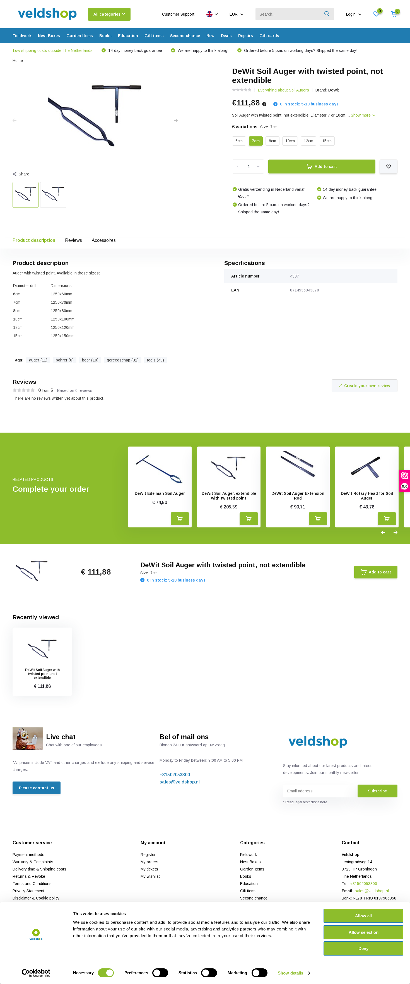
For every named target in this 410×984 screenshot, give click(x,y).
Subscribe (377, 791)
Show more (361, 115)
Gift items (154, 35)
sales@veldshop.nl (180, 782)
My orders (149, 862)
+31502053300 (175, 774)
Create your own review (367, 386)
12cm (308, 141)
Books (105, 35)
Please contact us (36, 788)
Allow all (363, 915)
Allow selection (363, 932)
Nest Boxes (49, 35)
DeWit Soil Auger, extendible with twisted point (229, 495)
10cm (290, 141)
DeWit (333, 90)
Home (18, 60)
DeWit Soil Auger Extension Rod (297, 495)
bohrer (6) (65, 360)
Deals (226, 35)
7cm (256, 141)
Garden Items (79, 35)
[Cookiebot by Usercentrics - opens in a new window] (36, 973)
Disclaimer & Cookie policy (36, 898)
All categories (106, 14)
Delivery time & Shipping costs (39, 869)
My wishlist (150, 876)
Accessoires (104, 240)
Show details (290, 973)
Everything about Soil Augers (283, 90)
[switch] (160, 972)
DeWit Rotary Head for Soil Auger (367, 495)
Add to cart (326, 166)
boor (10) (90, 360)
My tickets (149, 869)
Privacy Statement (28, 891)
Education (128, 35)
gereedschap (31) (123, 360)
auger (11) (38, 360)
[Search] (327, 14)
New (210, 35)
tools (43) (155, 360)
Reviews (73, 240)
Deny (363, 948)
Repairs (245, 35)
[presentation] (14, 121)
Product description (34, 240)
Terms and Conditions (32, 883)
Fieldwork (22, 35)
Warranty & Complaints (33, 862)
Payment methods (28, 854)
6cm (239, 141)
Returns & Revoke (29, 876)
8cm (272, 141)
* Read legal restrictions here (305, 802)
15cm (327, 141)
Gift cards (269, 35)
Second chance (185, 35)
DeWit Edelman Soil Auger (160, 493)
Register (148, 854)
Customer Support (178, 14)
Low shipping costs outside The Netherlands (53, 50)
